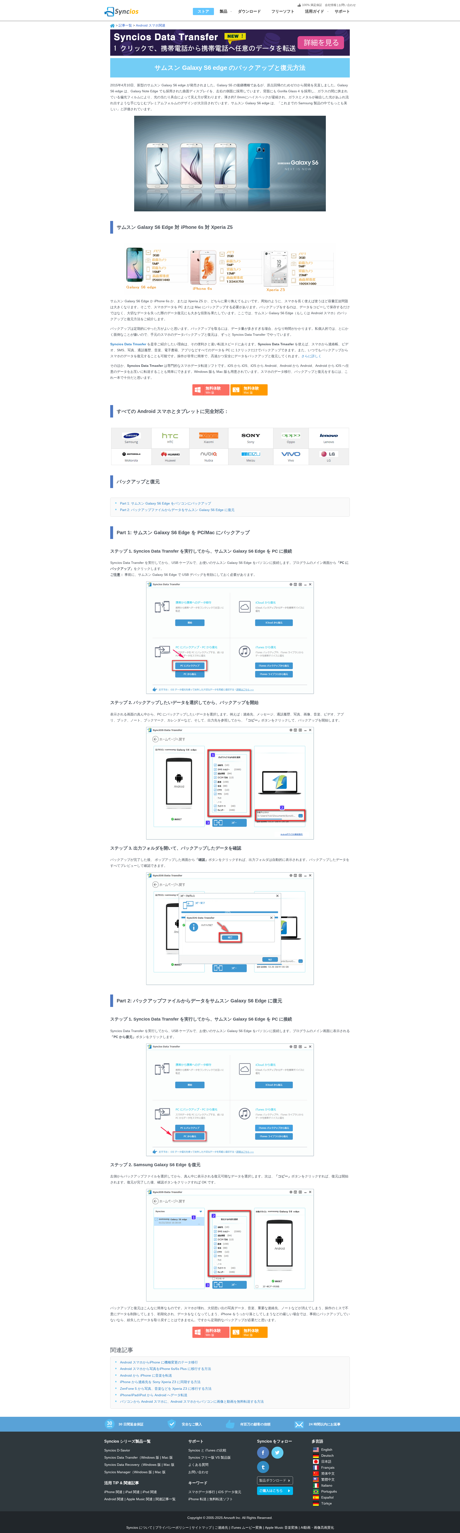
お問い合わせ (347, 5)
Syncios (127, 8)
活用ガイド (314, 11)
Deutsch (327, 1455)
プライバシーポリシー (172, 1527)
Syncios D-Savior (117, 1450)
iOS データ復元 (229, 1492)
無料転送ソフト (221, 1499)
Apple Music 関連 (139, 1499)
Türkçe (326, 1503)
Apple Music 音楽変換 (281, 1527)
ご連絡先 (221, 1527)
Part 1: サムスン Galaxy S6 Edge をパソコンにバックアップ (165, 503)
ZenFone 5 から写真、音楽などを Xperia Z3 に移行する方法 (166, 1388)
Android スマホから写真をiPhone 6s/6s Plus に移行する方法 (165, 1369)
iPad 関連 (132, 1492)
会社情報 (330, 5)
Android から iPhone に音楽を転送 (146, 1375)
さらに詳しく (311, 356)
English (326, 1449)
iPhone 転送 (197, 1499)
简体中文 (328, 1473)
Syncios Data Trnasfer (128, 344)
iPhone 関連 (113, 1492)
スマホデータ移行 (201, 1492)
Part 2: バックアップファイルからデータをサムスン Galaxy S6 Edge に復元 (177, 510)
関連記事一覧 (165, 1499)
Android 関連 (114, 1499)
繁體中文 (328, 1479)
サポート (342, 11)
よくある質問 (198, 1465)
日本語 (326, 1461)
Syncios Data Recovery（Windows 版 (132, 1465)
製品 (223, 11)
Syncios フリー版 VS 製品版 (209, 1457)
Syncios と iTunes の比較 (207, 1450)
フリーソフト (282, 11)
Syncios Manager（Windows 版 (128, 1472)
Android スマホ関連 (150, 25)
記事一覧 (125, 25)
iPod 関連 (150, 1492)
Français (327, 1467)
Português (329, 1491)
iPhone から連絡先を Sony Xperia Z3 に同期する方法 (160, 1382)
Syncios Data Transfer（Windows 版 (131, 1457)
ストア (203, 11)
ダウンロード (249, 11)
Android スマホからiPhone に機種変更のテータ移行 (159, 1362)
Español (327, 1497)
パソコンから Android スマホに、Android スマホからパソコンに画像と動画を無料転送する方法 (192, 1401)
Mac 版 (167, 1457)
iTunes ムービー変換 (246, 1527)
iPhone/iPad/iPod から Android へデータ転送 (153, 1395)
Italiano (326, 1485)
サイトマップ (202, 1527)
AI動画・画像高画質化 (317, 1527)
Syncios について (139, 1527)
